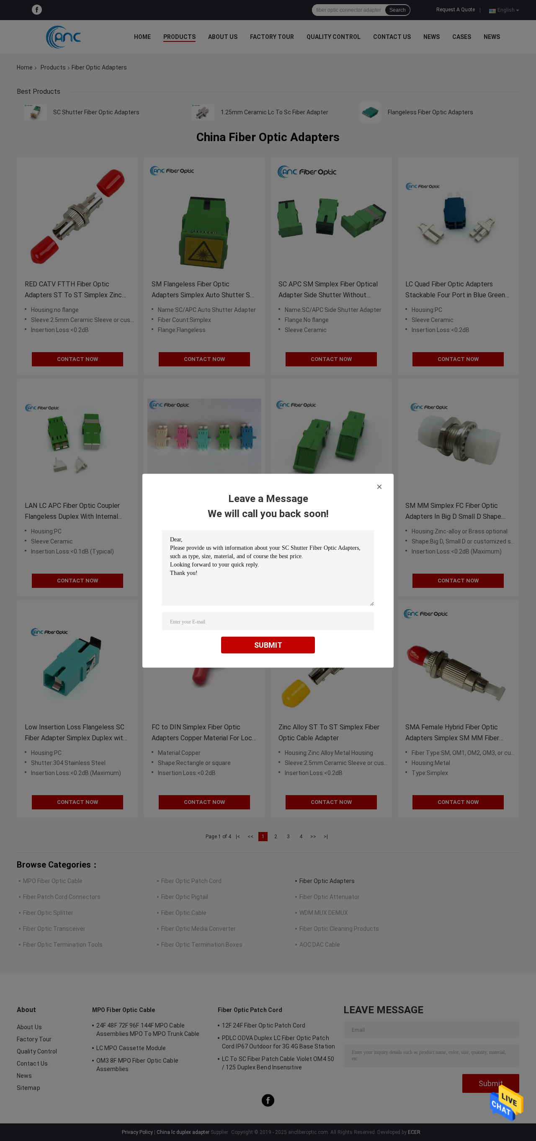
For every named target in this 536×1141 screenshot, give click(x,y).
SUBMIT (268, 644)
